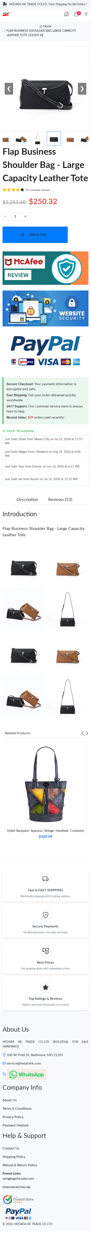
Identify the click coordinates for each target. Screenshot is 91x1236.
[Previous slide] (82, 733)
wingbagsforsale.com (18, 1178)
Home (47, 26)
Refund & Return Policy (20, 1165)
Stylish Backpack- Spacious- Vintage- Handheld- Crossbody (45, 830)
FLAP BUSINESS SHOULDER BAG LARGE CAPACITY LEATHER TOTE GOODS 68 (41, 33)
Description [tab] (27, 500)
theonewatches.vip (16, 1187)
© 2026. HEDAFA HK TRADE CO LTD (27, 1224)
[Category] (86, 14)
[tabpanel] (45, 795)
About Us (10, 1100)
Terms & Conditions (17, 1108)
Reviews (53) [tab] (60, 500)
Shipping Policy (14, 1156)
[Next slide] (87, 733)
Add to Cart (38, 234)
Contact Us (11, 1148)
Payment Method (15, 1125)
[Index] (66, 14)
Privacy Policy (13, 1117)
